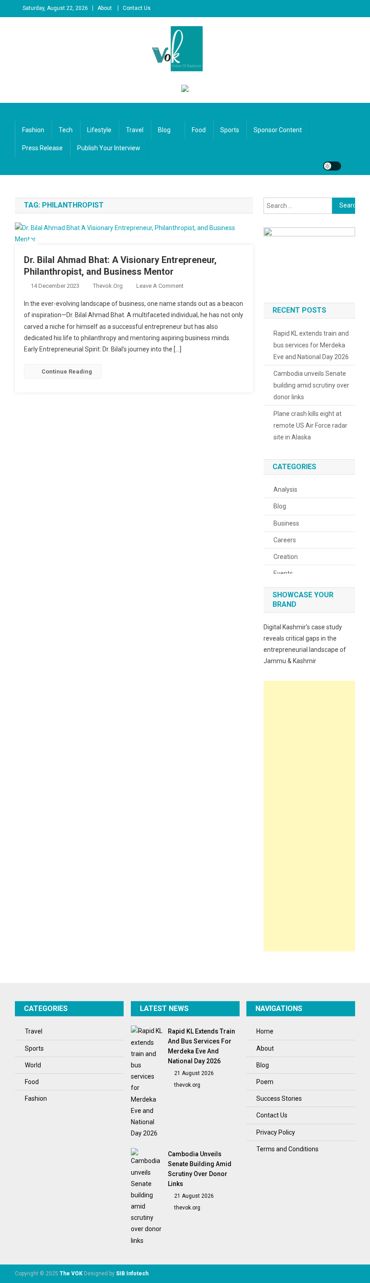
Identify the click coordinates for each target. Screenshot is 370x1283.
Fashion (33, 130)
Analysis (285, 489)
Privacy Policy (275, 1132)
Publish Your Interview (108, 148)
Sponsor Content (278, 130)
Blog (164, 130)
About (104, 8)
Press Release (42, 148)
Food (199, 130)
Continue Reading (67, 371)
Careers (284, 540)
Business (286, 523)
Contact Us (137, 8)
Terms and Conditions (287, 1149)
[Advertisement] (310, 816)
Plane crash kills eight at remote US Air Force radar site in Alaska (310, 425)
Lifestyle (99, 130)
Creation (285, 556)
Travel (134, 130)
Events (283, 573)
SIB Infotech (132, 1273)
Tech (66, 130)
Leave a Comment (160, 285)
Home (264, 1031)
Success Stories (279, 1098)
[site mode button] (332, 166)
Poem (264, 1081)
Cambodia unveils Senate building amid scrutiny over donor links (311, 385)
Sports (229, 130)
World (33, 1065)
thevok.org (108, 285)
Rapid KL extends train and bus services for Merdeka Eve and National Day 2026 (311, 345)
